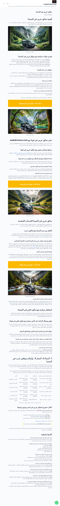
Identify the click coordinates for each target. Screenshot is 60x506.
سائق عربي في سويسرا (26, 103)
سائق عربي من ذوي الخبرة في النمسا (21, 153)
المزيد (8, 3)
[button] (56, 502)
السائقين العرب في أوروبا (48, 14)
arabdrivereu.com (50, 4)
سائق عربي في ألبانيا (26, 265)
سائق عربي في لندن (26, 184)
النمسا (34, 246)
